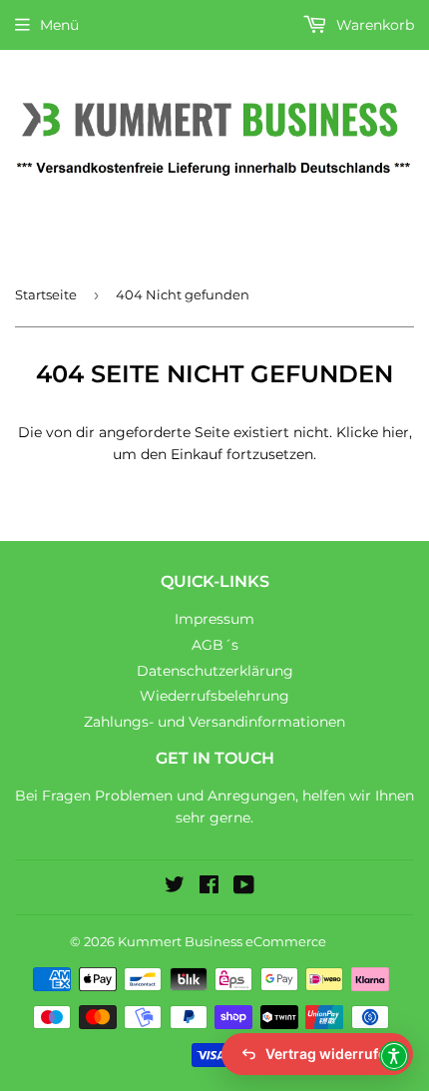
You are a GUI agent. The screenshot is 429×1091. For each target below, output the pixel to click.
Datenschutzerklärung (215, 671)
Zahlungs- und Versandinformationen (214, 722)
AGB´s (215, 645)
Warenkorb (373, 25)
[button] (394, 1056)
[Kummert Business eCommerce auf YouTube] (243, 887)
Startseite (46, 294)
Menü (59, 25)
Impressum (214, 619)
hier (395, 432)
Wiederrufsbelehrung (214, 696)
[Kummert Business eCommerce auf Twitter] (175, 887)
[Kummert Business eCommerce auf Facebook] (209, 887)
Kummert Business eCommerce (222, 941)
